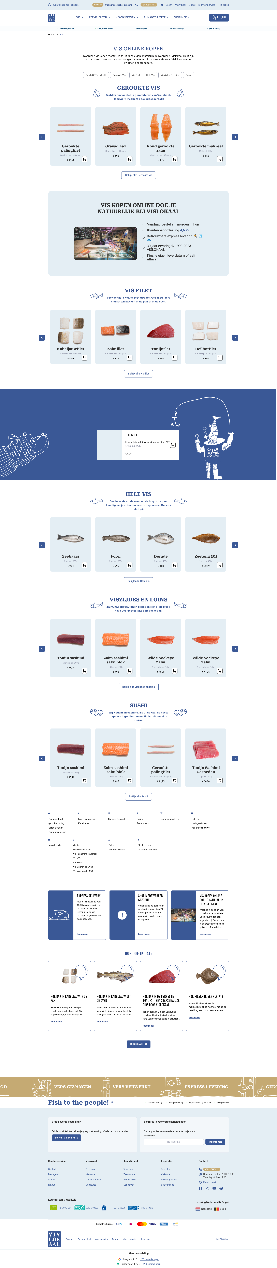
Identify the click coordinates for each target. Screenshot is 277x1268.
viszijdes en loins (170, 75)
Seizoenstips (167, 1184)
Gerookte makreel (206, 146)
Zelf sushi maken (117, 849)
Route (168, 4)
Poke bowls (143, 823)
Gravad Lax (115, 146)
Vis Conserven (125, 17)
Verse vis (128, 1169)
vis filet (136, 75)
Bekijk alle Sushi (138, 796)
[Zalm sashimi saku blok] (116, 640)
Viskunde (180, 17)
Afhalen (52, 1179)
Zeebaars (70, 556)
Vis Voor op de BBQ (83, 871)
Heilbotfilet (205, 349)
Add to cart (84, 159)
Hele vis (150, 75)
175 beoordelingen (149, 1259)
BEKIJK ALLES (138, 1044)
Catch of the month (96, 75)
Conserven (128, 1184)
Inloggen (224, 4)
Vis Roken (78, 862)
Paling (140, 819)
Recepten (165, 1169)
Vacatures (91, 1184)
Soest (192, 4)
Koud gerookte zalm (161, 148)
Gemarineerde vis (57, 832)
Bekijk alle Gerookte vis (138, 175)
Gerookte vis (119, 75)
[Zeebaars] (71, 538)
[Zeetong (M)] (206, 538)
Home (51, 34)
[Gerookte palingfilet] (71, 128)
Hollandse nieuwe (200, 827)
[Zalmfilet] (116, 331)
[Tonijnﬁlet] (161, 331)
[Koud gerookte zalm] (161, 128)
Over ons (90, 1169)
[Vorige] (42, 137)
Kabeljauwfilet (70, 349)
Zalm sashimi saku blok (116, 660)
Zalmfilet (115, 349)
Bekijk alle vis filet (138, 373)
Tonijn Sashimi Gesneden (206, 770)
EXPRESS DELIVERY (89, 896)
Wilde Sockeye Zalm (160, 660)
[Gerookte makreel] (206, 128)
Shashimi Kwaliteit (147, 849)
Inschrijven (215, 1141)
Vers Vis (77, 858)
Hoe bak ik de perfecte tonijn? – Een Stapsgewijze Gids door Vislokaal (161, 1001)
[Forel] (116, 538)
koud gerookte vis (87, 819)
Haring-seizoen (199, 823)
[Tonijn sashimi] (71, 640)
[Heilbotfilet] (206, 331)
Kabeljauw (83, 823)
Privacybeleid (84, 1239)
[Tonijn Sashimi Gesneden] (206, 750)
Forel (131, 435)
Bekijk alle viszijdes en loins (138, 686)
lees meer (83, 934)
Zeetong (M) (206, 556)
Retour (51, 1184)
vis (61, 34)
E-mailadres (149, 1135)
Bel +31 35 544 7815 (66, 1137)
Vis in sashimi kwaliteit (85, 854)
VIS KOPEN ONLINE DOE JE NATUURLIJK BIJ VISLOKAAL (211, 900)
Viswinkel (180, 4)
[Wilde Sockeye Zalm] (161, 640)
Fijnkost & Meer (155, 17)
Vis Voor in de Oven (83, 866)
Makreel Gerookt (116, 819)
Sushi (188, 75)
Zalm (111, 845)
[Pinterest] (221, 1188)
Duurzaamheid (93, 1179)
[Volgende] (235, 137)
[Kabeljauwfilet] (71, 331)
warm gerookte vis (170, 819)
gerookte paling (56, 823)
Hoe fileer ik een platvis (206, 997)
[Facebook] (200, 1188)
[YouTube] (214, 1188)
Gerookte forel (55, 819)
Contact (52, 1169)
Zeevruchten (98, 17)
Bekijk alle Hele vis (138, 581)
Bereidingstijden (169, 1179)
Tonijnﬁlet (160, 349)
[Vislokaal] (54, 1239)
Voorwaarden (101, 1239)
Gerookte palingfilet (70, 148)
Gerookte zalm (55, 827)
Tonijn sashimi (70, 658)
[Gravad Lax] (116, 128)
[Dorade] (161, 538)
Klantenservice (206, 4)
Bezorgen (53, 1174)
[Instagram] (207, 1188)
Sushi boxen (144, 845)
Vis (78, 17)
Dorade (161, 556)
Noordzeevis (54, 845)
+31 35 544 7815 (149, 5)
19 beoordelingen (152, 1264)
